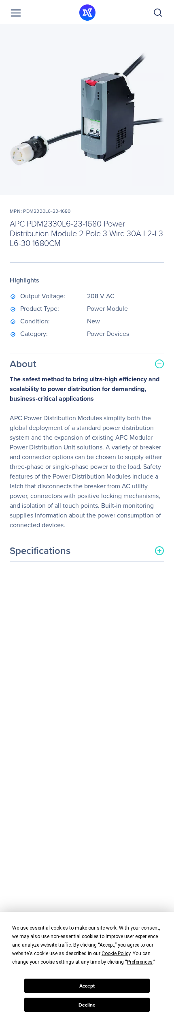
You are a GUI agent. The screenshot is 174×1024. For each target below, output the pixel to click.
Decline (87, 1005)
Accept (87, 986)
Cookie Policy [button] (116, 953)
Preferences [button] (140, 962)
